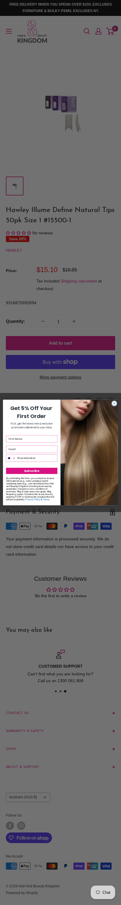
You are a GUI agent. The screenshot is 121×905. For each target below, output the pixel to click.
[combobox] (11, 458)
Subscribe (31, 471)
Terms (46, 499)
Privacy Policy (32, 499)
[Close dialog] (114, 403)
